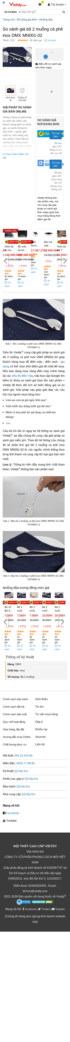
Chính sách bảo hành (15, 699)
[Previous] (5, 57)
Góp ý (39, 721)
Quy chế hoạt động (14, 721)
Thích (6, 40)
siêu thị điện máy (22, 375)
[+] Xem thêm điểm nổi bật (15, 156)
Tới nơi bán (56, 135)
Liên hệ (40, 744)
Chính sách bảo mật (15, 714)
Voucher (40, 736)
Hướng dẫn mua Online (17, 736)
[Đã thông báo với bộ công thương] (24, 902)
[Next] (29, 57)
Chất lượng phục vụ (14, 744)
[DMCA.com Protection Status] (42, 902)
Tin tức (39, 706)
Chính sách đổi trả (13, 706)
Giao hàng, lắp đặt (13, 729)
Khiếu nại (41, 729)
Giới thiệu (41, 699)
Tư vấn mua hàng (46, 714)
